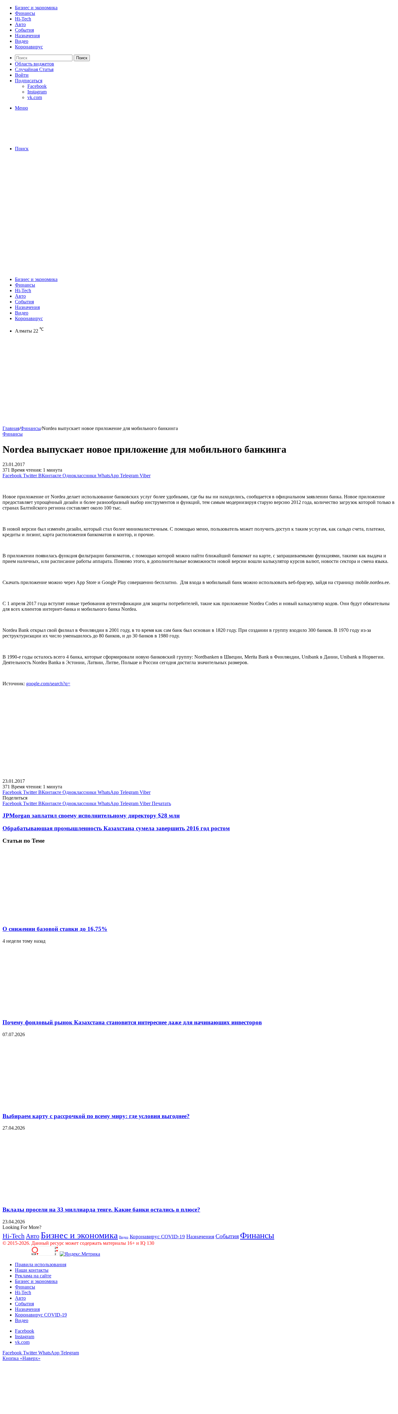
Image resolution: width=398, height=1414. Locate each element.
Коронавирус (29, 46)
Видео (21, 41)
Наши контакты (32, 1270)
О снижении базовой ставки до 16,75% (54, 929)
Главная (10, 428)
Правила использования (40, 1264)
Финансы (25, 13)
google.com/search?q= (48, 683)
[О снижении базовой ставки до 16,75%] (63, 916)
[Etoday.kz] (49, 138)
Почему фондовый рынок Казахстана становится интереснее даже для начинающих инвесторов (132, 1022)
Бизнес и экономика (36, 7)
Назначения (27, 35)
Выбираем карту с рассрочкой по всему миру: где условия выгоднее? (96, 1116)
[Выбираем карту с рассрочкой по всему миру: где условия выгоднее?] (63, 1104)
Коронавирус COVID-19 (157, 1237)
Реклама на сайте (33, 1275)
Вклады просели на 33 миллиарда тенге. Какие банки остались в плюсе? (101, 1209)
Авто (20, 24)
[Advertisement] (199, 199)
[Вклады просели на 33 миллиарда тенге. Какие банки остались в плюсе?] (63, 1197)
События (24, 30)
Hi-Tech (23, 18)
